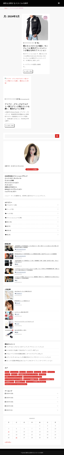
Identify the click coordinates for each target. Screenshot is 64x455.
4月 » (9, 442)
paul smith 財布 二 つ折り (20, 330)
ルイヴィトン (51, 372)
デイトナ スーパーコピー (12, 182)
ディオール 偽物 (9, 180)
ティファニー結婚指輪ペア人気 (46, 379)
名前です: (7, 166)
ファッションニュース (24, 99)
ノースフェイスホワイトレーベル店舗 (14, 379)
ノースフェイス (14, 372)
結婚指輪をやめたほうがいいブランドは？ (28, 374)
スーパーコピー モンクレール (13, 178)
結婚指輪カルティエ (20, 381)
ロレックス (23, 372)
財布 (8, 230)
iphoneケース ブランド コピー (13, 189)
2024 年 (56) (9, 401)
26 (16, 437)
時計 (9, 222)
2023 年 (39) (9, 406)
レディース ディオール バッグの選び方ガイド (19, 357)
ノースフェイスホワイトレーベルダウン (33, 376)
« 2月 (6, 442)
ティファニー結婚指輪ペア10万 (31, 379)
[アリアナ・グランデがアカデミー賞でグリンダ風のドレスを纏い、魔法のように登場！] (17, 87)
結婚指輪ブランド (10, 381)
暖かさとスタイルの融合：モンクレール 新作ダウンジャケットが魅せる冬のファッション (35, 48)
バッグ (9, 213)
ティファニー (38, 372)
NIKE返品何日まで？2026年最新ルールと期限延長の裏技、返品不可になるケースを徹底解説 (36, 253)
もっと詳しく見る (28, 71)
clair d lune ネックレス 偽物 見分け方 (23, 291)
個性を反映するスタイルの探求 (15, 3)
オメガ (44, 372)
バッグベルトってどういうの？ (15, 346)
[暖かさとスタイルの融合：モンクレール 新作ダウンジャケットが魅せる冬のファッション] (35, 27)
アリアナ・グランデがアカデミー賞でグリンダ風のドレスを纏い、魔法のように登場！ (17, 106)
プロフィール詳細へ (32, 169)
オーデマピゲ (43, 374)
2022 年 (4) (9, 410)
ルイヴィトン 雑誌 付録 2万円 (21, 312)
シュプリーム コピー (10, 191)
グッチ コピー (9, 184)
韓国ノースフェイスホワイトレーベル (14, 376)
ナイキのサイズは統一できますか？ (16, 350)
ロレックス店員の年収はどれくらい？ (16, 360)
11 (8, 431)
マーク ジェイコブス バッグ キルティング (24, 321)
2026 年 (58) (9, 393)
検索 (57, 136)
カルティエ (14, 374)
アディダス (30, 372)
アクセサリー (11, 205)
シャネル (8, 374)
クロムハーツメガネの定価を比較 (15, 353)
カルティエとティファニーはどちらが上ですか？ (16, 384)
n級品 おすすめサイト (11, 187)
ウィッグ (9, 209)
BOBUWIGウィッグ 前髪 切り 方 (22, 300)
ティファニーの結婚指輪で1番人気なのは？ (36, 381)
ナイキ (7, 372)
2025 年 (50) (9, 397)
